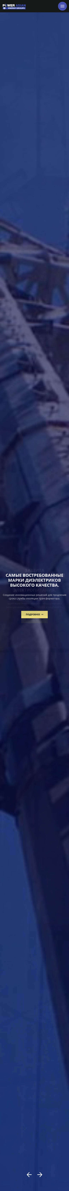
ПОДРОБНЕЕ (33, 614)
